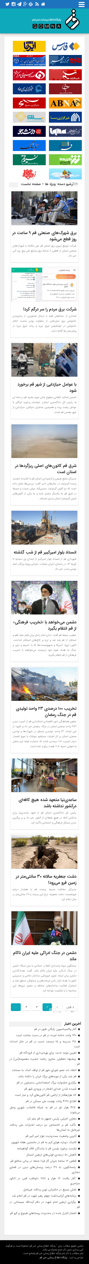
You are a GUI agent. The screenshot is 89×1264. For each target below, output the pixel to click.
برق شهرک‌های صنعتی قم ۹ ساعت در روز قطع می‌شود (44, 236)
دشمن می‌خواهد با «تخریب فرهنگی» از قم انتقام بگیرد (44, 625)
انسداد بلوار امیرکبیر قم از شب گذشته (45, 552)
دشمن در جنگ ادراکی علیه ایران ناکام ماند (44, 956)
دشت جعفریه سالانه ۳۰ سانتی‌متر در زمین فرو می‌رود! (46, 879)
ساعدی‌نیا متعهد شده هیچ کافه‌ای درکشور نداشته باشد (47, 803)
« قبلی (70, 1007)
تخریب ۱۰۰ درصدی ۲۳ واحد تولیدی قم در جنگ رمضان (46, 711)
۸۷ (72, 1012)
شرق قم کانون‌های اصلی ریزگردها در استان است (45, 468)
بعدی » (57, 1012)
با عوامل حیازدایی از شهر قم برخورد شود (47, 387)
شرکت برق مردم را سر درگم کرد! (49, 309)
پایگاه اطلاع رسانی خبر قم (53, 1258)
